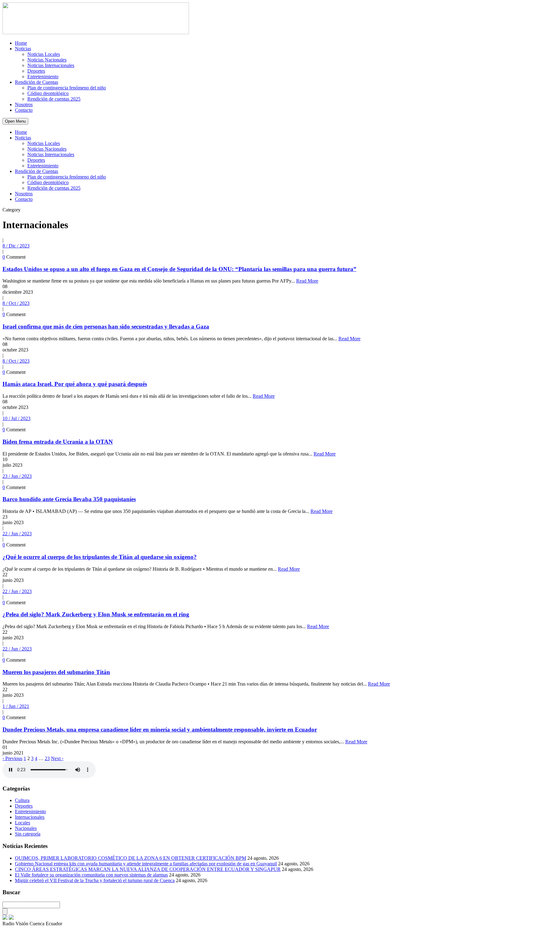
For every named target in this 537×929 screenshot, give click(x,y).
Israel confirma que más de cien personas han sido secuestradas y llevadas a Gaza (105, 326)
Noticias (23, 48)
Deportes (36, 71)
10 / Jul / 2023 (16, 418)
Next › (57, 758)
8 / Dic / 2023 (16, 245)
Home (21, 43)
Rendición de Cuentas (36, 82)
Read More (307, 280)
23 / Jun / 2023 (17, 476)
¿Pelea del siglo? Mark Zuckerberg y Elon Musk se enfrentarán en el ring (95, 614)
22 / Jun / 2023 (17, 533)
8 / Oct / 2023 (16, 303)
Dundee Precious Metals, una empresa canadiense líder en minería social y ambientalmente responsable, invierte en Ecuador (159, 729)
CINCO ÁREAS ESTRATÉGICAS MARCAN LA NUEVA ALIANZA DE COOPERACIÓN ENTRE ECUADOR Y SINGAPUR (148, 869)
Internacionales (29, 817)
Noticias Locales (43, 54)
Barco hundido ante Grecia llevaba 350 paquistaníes (69, 499)
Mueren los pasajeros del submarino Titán (56, 672)
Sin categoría (27, 833)
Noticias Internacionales (50, 65)
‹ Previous (12, 758)
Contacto (24, 110)
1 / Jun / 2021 (15, 706)
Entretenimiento (42, 76)
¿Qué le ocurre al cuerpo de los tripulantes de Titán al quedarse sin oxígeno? (99, 557)
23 (47, 758)
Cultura (22, 800)
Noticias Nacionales (47, 59)
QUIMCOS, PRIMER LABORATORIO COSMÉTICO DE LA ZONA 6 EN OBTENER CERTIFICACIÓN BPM (130, 858)
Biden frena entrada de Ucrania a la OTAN (57, 441)
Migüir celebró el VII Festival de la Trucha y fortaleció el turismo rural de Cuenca (95, 880)
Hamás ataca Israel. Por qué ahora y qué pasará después (74, 384)
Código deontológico (48, 93)
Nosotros (24, 104)
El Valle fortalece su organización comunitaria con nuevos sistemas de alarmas (91, 874)
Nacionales (26, 828)
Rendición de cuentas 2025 (53, 99)
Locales (22, 822)
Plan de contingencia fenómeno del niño (66, 87)
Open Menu (15, 121)
